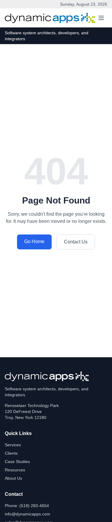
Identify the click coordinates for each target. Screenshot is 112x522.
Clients (11, 453)
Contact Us (76, 241)
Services (13, 444)
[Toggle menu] (101, 18)
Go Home (34, 241)
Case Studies (17, 461)
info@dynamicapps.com (27, 514)
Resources (15, 469)
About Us (13, 478)
